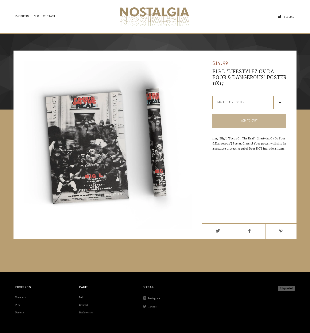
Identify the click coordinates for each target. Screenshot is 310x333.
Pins (17, 305)
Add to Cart (249, 120)
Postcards (21, 297)
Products (22, 16)
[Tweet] (218, 231)
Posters (19, 312)
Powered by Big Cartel (286, 288)
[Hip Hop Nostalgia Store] (154, 16)
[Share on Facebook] (249, 231)
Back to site (86, 312)
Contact (49, 16)
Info (36, 16)
